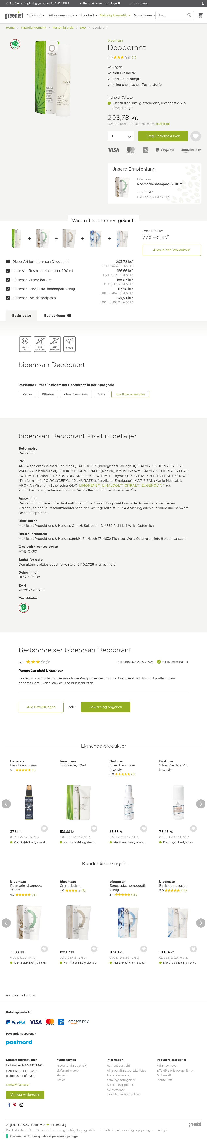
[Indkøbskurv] (200, 15)
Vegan (27, 394)
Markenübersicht (118, 1065)
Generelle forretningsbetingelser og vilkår (66, 1130)
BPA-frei (48, 394)
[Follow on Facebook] (9, 1105)
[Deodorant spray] (29, 802)
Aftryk (162, 1130)
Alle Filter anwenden (130, 394)
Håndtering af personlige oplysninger (126, 1130)
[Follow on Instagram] (21, 1105)
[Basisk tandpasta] (122, 239)
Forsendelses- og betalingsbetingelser (121, 1078)
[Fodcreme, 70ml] (78, 802)
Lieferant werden (68, 1070)
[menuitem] (203, 3)
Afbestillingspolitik (120, 1084)
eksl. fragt (163, 123)
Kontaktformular (18, 1084)
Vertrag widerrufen (25, 1095)
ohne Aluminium (76, 394)
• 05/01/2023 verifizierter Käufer (153, 661)
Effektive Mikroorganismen (175, 1070)
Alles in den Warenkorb (171, 250)
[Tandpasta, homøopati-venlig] (96, 239)
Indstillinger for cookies (123, 1094)
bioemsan (115, 40)
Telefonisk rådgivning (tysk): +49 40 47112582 (39, 3)
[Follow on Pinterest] (15, 1105)
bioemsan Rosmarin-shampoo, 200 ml (42, 271)
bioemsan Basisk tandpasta (34, 298)
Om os (60, 1080)
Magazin (62, 1075)
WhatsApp (142, 3)
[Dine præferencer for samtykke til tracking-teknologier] (42, 1136)
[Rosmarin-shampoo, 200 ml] (43, 239)
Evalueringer (57, 316)
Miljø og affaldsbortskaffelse (126, 1070)
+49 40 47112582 (30, 1065)
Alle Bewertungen (41, 707)
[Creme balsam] (69, 239)
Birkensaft (164, 1075)
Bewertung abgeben (105, 707)
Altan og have (166, 1065)
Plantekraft (164, 1080)
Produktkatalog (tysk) (71, 1065)
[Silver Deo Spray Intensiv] (128, 802)
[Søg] (189, 15)
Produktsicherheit (18, 1130)
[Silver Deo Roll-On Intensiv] (178, 802)
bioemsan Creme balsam (31, 280)
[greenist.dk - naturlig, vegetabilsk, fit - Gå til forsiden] (14, 15)
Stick (101, 394)
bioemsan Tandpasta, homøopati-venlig (43, 289)
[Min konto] (203, 3)
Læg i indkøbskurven (163, 136)
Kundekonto (115, 1089)
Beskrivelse (21, 316)
